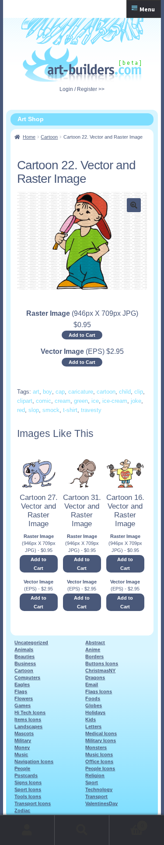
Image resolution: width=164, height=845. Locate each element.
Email (91, 684)
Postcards (26, 775)
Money (22, 747)
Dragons (95, 677)
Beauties (24, 656)
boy (47, 391)
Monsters (96, 747)
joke (136, 401)
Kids (90, 719)
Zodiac (22, 810)
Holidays (95, 712)
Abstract (95, 642)
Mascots (24, 733)
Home (29, 137)
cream (62, 401)
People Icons (100, 768)
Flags (20, 691)
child (125, 391)
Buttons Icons (101, 663)
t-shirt (70, 410)
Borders (94, 656)
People (22, 768)
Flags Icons (98, 691)
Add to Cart (82, 335)
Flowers (23, 698)
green (81, 401)
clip (138, 391)
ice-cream (114, 401)
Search (82, 830)
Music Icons (99, 754)
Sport (91, 782)
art (36, 391)
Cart (126, 823)
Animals (23, 649)
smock (50, 410)
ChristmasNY (100, 670)
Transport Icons (32, 803)
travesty (91, 410)
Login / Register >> (82, 89)
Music (21, 754)
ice (95, 401)
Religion (95, 775)
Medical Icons (101, 733)
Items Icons (27, 719)
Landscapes (28, 726)
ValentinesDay (101, 803)
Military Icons (100, 740)
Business (25, 663)
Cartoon (49, 137)
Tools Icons (27, 796)
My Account (27, 830)
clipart (24, 401)
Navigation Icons (33, 761)
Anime (92, 649)
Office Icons (99, 761)
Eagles (22, 684)
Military (22, 740)
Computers (27, 677)
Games (22, 705)
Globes (93, 705)
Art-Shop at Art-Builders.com (82, 64)
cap (60, 391)
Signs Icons (28, 782)
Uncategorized (31, 642)
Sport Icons (27, 789)
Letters (93, 726)
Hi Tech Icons (29, 712)
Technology (98, 789)
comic (43, 401)
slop (33, 410)
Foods (92, 698)
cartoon (106, 391)
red (21, 410)
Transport (96, 796)
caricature (80, 391)
